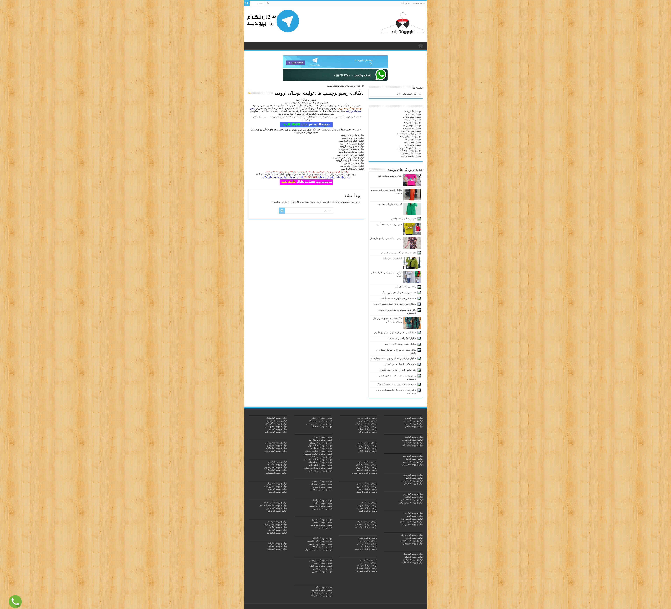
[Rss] (267, 3)
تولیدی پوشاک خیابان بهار (320, 445)
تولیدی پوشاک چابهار (322, 508)
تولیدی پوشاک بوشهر (367, 442)
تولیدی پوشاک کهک (368, 511)
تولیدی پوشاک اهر (414, 426)
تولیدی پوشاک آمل (368, 540)
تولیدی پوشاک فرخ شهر (275, 451)
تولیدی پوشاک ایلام (414, 437)
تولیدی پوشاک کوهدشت (411, 540)
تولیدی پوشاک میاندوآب (366, 423)
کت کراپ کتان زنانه (392, 258)
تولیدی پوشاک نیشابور (366, 464)
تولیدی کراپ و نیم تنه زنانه (351, 157)
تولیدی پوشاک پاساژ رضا (320, 439)
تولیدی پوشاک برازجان (366, 445)
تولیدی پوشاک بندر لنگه (321, 565)
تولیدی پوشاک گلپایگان (276, 423)
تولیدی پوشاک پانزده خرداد (319, 470)
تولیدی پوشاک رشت (277, 521)
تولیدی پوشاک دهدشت (366, 524)
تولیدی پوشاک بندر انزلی (275, 524)
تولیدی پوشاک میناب (322, 563)
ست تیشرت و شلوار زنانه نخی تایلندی (398, 298)
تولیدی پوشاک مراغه (413, 420)
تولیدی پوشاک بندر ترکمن (320, 544)
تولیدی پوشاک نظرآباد (321, 595)
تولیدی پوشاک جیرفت (412, 524)
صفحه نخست (419, 3)
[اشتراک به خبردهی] (249, 93)
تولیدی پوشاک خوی (368, 420)
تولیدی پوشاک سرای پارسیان (318, 467)
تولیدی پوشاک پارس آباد (320, 420)
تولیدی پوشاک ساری (367, 537)
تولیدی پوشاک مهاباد (367, 429)
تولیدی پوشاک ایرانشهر (321, 506)
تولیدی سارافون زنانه (354, 154)
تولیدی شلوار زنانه (355, 146)
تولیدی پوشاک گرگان (322, 538)
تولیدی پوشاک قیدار (413, 483)
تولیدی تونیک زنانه (355, 143)
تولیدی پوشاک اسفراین (321, 484)
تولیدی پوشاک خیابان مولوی (318, 451)
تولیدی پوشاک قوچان (367, 470)
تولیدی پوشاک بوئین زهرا (411, 502)
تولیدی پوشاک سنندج (322, 519)
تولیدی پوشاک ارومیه (367, 418)
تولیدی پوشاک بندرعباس (320, 560)
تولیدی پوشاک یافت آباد (321, 456)
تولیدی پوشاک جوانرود (276, 508)
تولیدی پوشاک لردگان (276, 448)
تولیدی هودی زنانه (355, 166)
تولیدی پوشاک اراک (277, 543)
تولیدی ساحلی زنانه (354, 152)
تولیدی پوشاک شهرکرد (276, 442)
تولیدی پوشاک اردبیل (322, 418)
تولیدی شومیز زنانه (355, 149)
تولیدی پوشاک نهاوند (413, 559)
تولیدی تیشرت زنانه (354, 140)
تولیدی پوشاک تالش (277, 530)
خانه (359, 85)
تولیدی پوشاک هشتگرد (321, 592)
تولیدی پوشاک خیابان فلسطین (317, 453)
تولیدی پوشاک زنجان (413, 475)
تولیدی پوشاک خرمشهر (276, 467)
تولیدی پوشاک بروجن (277, 445)
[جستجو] (247, 3)
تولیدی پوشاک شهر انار (366, 571)
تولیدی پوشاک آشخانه (321, 489)
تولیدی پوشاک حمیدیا (367, 568)
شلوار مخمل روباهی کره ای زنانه (400, 344)
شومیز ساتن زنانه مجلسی (403, 218)
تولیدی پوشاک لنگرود (277, 532)
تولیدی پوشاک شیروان (321, 486)
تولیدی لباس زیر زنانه (411, 156)
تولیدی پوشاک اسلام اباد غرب (273, 505)
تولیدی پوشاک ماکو (368, 432)
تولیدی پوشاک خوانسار (276, 426)
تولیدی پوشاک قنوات (367, 505)
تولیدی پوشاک (420, 45)
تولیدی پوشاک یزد (368, 559)
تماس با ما (405, 3)
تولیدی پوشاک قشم (322, 568)
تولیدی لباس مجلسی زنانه (408, 147)
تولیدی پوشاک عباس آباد (320, 465)
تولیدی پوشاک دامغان (367, 489)
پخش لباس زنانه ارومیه (295, 102)
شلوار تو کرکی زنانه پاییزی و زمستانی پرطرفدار (393, 358)
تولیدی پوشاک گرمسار (366, 492)
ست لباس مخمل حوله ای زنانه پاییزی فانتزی (395, 332)
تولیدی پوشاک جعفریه (366, 508)
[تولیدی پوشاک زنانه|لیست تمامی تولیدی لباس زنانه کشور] (402, 23)
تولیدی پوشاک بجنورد (322, 481)
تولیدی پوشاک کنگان (367, 451)
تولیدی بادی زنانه (356, 163)
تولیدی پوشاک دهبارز (322, 571)
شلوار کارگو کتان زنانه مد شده (401, 338)
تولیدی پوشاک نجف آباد (276, 432)
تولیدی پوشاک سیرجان (412, 518)
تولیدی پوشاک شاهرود (366, 486)
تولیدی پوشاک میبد (368, 562)
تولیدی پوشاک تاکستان (412, 499)
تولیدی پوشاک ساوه (277, 546)
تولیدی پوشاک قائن (414, 458)
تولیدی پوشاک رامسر (367, 543)
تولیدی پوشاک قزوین (413, 494)
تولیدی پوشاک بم (414, 516)
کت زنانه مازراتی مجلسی (390, 204)
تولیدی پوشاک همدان (412, 554)
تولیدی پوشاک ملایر (413, 557)
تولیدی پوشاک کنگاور (277, 511)
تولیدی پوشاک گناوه (368, 448)
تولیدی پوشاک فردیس (321, 590)
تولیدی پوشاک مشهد (367, 461)
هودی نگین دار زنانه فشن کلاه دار (400, 364)
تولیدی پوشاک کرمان (413, 513)
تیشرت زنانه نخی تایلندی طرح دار (386, 238)
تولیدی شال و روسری (411, 153)
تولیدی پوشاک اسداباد (412, 562)
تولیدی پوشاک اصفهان (276, 418)
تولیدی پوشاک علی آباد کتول (318, 549)
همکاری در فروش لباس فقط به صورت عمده (395, 304)
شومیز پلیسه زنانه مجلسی (389, 224)
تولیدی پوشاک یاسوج (367, 521)
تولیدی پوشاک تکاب (368, 426)
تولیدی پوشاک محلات (277, 549)
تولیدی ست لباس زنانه (353, 160)
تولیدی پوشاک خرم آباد (412, 535)
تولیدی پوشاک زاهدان (321, 500)
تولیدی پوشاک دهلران (412, 439)
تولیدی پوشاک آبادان (277, 464)
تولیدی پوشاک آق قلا (322, 546)
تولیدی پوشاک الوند (413, 497)
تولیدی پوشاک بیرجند (413, 456)
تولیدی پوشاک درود (414, 537)
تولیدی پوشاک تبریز (413, 418)
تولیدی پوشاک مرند (413, 423)
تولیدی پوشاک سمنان (367, 483)
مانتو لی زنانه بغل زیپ (405, 286)
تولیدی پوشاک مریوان (321, 525)
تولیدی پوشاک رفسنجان (411, 521)
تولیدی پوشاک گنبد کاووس (319, 541)
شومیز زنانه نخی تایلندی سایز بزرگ (399, 292)
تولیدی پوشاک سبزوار (367, 467)
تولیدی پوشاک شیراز (277, 483)
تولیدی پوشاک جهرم (277, 489)
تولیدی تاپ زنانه (356, 138)
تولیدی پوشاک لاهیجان (276, 527)
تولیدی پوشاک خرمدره (412, 480)
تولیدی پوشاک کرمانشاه (275, 502)
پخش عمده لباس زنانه (407, 93)
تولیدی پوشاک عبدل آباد (320, 448)
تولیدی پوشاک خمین (277, 429)
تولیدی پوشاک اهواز (277, 461)
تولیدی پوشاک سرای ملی (320, 462)
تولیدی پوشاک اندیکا (277, 470)
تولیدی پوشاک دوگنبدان (366, 527)
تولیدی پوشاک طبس (413, 461)
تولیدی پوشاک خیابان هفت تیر (318, 459)
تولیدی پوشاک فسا (278, 492)
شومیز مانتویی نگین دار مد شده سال (398, 252)
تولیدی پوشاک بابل (368, 546)
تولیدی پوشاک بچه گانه (410, 150)
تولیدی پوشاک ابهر (414, 478)
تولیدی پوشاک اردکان (367, 565)
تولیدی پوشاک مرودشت (275, 486)
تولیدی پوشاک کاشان (277, 420)
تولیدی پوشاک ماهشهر (276, 472)
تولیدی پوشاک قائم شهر (366, 549)
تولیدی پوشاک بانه (323, 527)
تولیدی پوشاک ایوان (413, 442)
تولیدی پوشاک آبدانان (412, 445)
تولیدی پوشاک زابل (323, 503)
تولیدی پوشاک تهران (322, 437)
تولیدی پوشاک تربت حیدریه (364, 472)
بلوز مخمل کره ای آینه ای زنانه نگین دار (397, 370)
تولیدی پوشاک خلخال (322, 426)
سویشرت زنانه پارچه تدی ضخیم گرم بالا (397, 384)
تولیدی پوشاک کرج (323, 587)
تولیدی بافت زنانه (355, 168)
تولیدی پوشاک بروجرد (412, 543)
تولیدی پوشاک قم (369, 502)
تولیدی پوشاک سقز (323, 522)
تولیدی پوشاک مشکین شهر (319, 423)
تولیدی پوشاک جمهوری (321, 442)
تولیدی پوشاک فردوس (412, 464)
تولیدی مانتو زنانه (356, 135)
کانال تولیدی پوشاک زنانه (390, 176)
